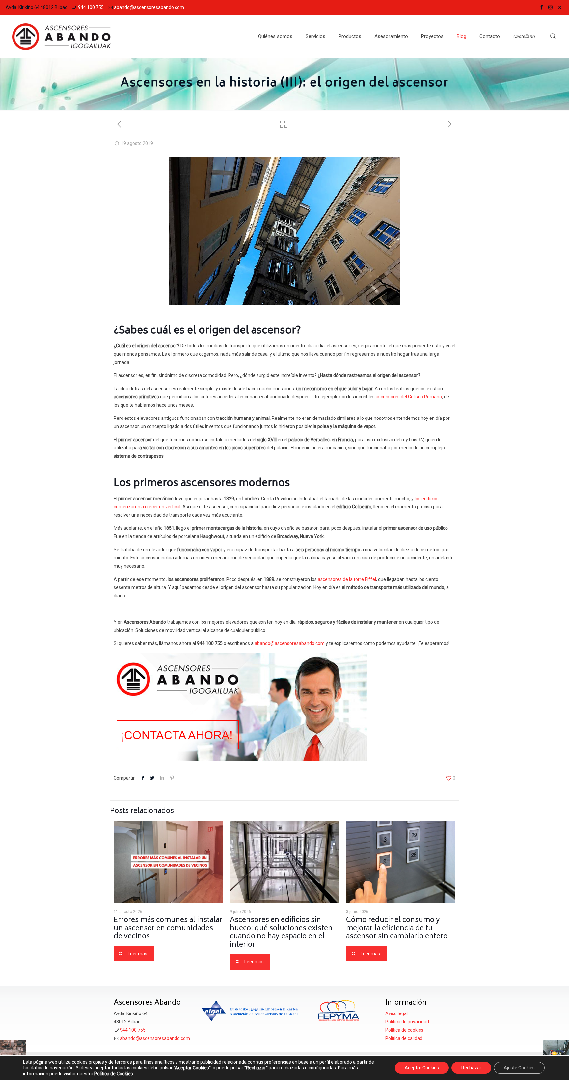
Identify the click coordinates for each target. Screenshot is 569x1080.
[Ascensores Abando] (61, 36)
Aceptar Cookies (422, 1067)
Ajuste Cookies (519, 1067)
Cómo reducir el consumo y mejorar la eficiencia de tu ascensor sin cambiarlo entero (396, 928)
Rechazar (471, 1067)
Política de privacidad (407, 1021)
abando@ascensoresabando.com (149, 7)
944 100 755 (91, 7)
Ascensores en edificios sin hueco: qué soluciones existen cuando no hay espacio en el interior (281, 932)
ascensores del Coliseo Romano (409, 396)
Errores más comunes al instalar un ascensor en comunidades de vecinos (168, 928)
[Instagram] (550, 7)
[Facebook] (541, 7)
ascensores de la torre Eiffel (347, 579)
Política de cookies (404, 1030)
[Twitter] (559, 7)
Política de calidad (403, 1038)
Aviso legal (396, 1013)
